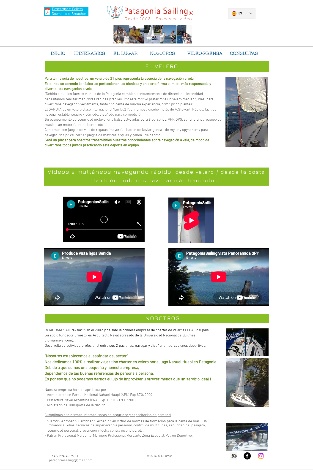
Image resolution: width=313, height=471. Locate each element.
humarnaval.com (59, 340)
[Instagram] (260, 456)
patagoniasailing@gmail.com (70, 460)
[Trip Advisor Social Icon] (233, 456)
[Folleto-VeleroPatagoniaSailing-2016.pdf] (47, 12)
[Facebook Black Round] (247, 456)
